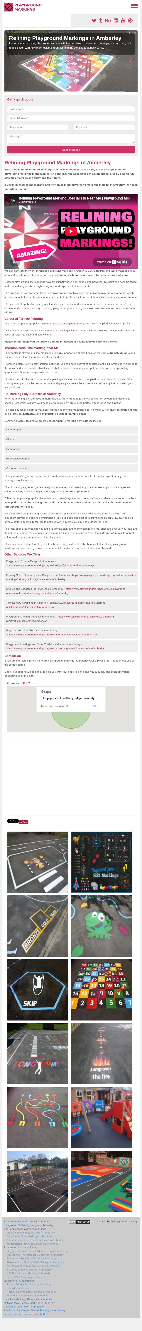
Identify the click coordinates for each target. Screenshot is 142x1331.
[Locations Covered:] (6, 5)
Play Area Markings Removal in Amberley (28, 1299)
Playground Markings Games (21, 1247)
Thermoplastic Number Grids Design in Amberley (35, 1262)
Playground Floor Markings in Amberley (27, 1221)
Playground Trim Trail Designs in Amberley (31, 1258)
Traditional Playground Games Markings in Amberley (34, 1310)
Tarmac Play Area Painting (19, 1280)
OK (94, 706)
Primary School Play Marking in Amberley (31, 1232)
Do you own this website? (54, 706)
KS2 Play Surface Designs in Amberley (29, 1269)
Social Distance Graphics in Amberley (26, 1313)
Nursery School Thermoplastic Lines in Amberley (35, 1239)
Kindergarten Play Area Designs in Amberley (32, 1243)
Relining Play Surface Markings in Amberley (29, 1302)
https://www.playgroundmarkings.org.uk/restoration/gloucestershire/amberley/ (52, 634)
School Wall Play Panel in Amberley (27, 1276)
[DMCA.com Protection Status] (79, 1221)
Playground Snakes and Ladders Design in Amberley (37, 1251)
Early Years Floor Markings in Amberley (30, 1236)
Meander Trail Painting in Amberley (27, 1295)
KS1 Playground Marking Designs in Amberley (33, 1265)
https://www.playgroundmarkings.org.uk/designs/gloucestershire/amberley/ (50, 565)
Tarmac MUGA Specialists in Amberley (29, 1284)
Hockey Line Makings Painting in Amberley (31, 1291)
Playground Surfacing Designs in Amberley (29, 1225)
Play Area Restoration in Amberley (24, 1306)
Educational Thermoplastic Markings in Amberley (35, 1254)
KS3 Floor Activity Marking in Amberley (29, 1273)
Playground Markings (125, 1221)
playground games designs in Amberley (44, 487)
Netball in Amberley (18, 1288)
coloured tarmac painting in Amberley (62, 323)
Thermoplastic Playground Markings (25, 1228)
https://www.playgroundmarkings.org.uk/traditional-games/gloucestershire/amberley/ (56, 648)
